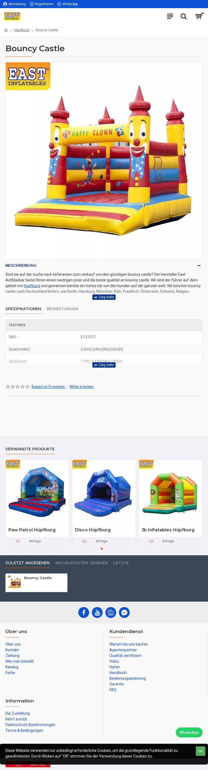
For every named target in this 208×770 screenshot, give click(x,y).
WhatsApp (189, 732)
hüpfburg (32, 286)
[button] (102, 549)
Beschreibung (21, 265)
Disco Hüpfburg (92, 529)
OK (200, 751)
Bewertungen (62, 309)
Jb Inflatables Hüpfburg (168, 529)
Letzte (121, 563)
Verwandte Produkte (30, 449)
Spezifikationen (23, 309)
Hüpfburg (21, 30)
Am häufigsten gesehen (81, 563)
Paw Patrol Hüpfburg (32, 529)
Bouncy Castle (38, 578)
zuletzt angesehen (27, 563)
